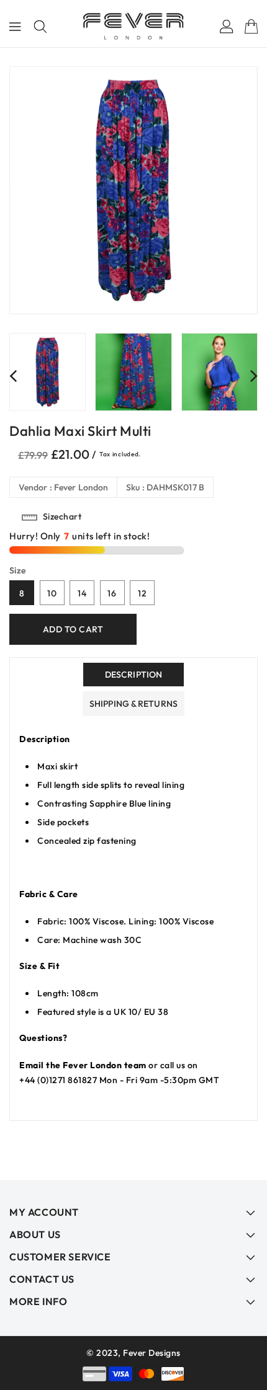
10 (52, 593)
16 (112, 593)
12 (142, 593)
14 (82, 593)
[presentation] (13, 375)
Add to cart (73, 629)
